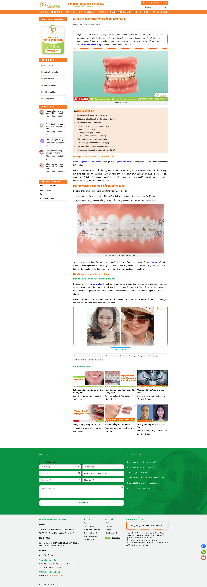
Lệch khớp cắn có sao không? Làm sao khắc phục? (54, 166)
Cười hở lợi (44, 194)
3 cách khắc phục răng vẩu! (117, 425)
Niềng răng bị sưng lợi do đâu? (87, 425)
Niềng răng (131, 356)
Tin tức (102, 12)
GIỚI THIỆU (70, 12)
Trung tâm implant (47, 198)
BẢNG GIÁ (144, 12)
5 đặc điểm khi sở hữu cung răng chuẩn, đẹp (88, 391)
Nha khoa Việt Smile (48, 186)
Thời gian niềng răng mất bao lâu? (150, 426)
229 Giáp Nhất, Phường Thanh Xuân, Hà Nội (56, 529)
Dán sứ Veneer (46, 190)
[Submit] (165, 7)
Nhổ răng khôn (89, 539)
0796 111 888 (58, 576)
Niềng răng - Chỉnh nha (92, 529)
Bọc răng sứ (88, 523)
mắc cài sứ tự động (102, 356)
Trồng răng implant (90, 536)
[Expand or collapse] (165, 111)
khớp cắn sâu (151, 262)
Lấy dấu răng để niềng (54, 140)
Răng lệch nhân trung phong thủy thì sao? (54, 152)
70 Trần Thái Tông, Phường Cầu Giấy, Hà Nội (56, 533)
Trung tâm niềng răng (50, 12)
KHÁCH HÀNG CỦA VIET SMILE (123, 12)
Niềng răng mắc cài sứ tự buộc (86, 162)
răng (104, 35)
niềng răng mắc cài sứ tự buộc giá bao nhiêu (88, 359)
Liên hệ (108, 529)
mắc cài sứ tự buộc (87, 356)
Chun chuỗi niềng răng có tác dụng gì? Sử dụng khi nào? (56, 126)
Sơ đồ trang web (111, 533)
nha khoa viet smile (118, 356)
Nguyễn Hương (95, 25)
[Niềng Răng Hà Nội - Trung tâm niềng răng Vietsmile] (51, 5)
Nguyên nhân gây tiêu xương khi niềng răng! (54, 112)
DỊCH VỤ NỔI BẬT (86, 12)
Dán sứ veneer (160, 12)
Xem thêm (119, 350)
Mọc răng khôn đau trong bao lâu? (150, 391)
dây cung (144, 170)
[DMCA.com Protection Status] (113, 538)
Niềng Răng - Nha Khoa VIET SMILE (146, 525)
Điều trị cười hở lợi (90, 533)
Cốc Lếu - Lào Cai (46, 555)
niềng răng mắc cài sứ (122, 162)
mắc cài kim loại (95, 284)
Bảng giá (109, 526)
